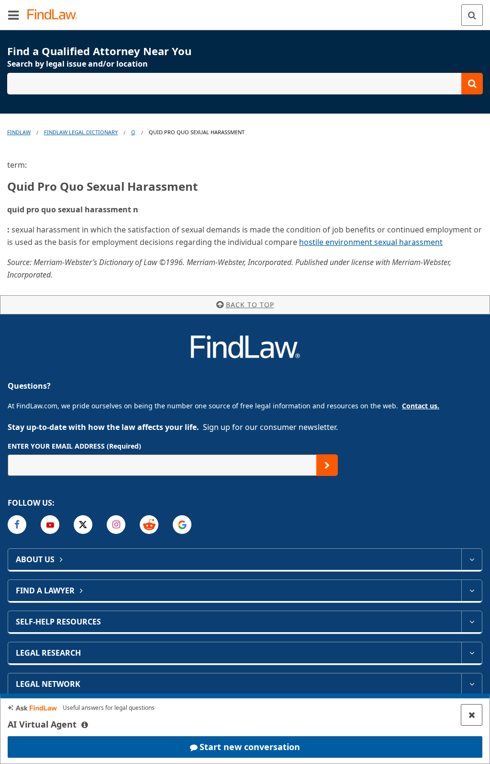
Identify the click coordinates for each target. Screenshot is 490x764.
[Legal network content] (471, 684)
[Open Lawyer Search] (245, 83)
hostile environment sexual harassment (371, 242)
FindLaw (19, 132)
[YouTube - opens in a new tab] (50, 524)
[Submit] (327, 465)
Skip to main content (245, 11)
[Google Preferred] (182, 524)
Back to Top (250, 304)
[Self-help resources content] (471, 621)
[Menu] (13, 14)
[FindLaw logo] (55, 15)
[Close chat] (471, 715)
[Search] (472, 15)
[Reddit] (149, 524)
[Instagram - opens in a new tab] (116, 524)
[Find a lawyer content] (471, 590)
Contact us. (420, 405)
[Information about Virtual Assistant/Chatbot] (84, 724)
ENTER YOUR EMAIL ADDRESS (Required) (74, 446)
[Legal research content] (471, 652)
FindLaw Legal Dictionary (81, 132)
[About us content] (471, 559)
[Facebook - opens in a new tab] (17, 524)
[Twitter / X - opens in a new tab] (83, 524)
